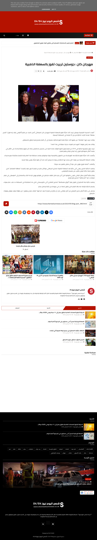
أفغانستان (81, 449)
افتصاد (67, 449)
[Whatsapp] (15, 212)
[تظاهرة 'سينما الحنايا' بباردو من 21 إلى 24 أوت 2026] (80, 264)
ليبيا (10, 449)
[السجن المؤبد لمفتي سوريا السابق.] (90, 342)
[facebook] (83, 299)
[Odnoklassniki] (20, 212)
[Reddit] (29, 212)
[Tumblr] (38, 212)
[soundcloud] (78, 299)
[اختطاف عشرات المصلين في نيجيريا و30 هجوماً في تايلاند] (90, 333)
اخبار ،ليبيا (73, 449)
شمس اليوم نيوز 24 (77, 289)
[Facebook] (51, 212)
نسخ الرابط (90, 203)
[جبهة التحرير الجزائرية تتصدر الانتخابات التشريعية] (81, 43)
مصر (85, 453)
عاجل (77, 43)
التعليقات (17, 308)
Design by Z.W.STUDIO (48, 533)
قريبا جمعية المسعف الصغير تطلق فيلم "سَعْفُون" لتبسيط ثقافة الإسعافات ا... (50, 276)
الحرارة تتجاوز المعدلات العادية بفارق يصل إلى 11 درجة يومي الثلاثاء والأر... (61, 312)
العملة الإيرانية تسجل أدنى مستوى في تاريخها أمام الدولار (66, 321)
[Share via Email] (6, 212)
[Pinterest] (33, 212)
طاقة (19, 449)
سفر (24, 449)
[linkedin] (42, 212)
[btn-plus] (40, 71)
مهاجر (64, 453)
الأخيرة (48, 308)
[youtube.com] (48, 523)
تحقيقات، (30, 449)
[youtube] (81, 299)
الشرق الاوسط (53, 449)
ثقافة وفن (76, 52)
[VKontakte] (24, 212)
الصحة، (44, 449)
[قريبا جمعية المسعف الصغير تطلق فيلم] (49, 264)
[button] (88, 35)
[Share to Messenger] (11, 212)
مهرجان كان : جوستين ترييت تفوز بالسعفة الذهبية (57, 52)
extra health (89, 449)
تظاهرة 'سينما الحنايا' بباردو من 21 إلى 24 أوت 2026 (81, 276)
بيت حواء (38, 449)
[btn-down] (36, 71)
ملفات (70, 453)
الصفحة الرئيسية (87, 52)
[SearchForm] (4, 35)
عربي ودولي (88, 479)
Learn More (46, 9)
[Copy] (6, 203)
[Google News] (56, 220)
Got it (54, 9)
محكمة (91, 453)
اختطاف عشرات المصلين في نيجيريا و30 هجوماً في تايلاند (67, 330)
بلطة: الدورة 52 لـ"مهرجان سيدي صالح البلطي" (20, 276)
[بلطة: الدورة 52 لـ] (18, 264)
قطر (14, 449)
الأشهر (79, 308)
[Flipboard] (40, 220)
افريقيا (61, 449)
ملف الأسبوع (77, 453)
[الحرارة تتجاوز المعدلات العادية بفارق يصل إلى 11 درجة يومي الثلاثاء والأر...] (90, 315)
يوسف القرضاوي (55, 453)
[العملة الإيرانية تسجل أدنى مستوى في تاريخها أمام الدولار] (90, 324)
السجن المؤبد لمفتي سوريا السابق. (73, 339)
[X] (46, 212)
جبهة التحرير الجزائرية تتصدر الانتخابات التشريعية (61, 43)
